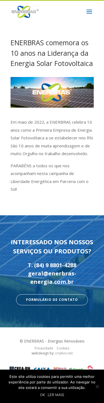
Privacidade (44, 348)
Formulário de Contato (52, 299)
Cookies (63, 348)
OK (42, 395)
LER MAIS (56, 395)
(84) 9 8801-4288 (55, 265)
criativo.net (64, 353)
